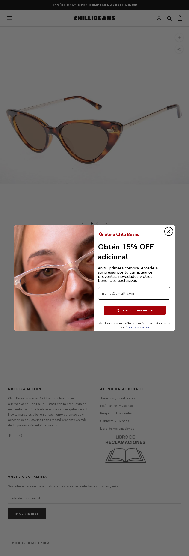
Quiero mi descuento (134, 310)
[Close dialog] (169, 231)
